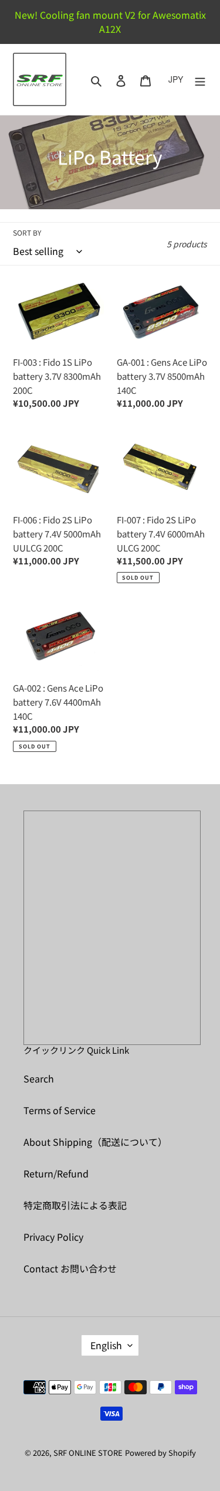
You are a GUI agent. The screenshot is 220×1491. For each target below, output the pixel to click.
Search (38, 1078)
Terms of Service (59, 1110)
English (106, 1345)
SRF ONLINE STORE (88, 1452)
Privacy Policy (53, 1237)
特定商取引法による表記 (75, 1205)
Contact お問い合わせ (70, 1268)
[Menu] (200, 79)
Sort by (27, 232)
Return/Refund (56, 1173)
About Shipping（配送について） (95, 1142)
